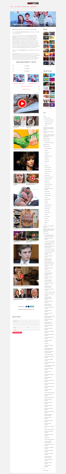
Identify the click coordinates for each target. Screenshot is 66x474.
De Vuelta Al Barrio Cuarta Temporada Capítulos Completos (48, 274)
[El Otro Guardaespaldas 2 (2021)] (46, 43)
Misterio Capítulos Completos (49, 397)
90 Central (46, 150)
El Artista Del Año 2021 (47, 167)
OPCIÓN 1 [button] (27, 65)
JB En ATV (46, 197)
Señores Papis (46, 437)
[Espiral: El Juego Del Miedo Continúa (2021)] (46, 64)
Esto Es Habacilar (47, 191)
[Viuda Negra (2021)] (46, 60)
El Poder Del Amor (47, 175)
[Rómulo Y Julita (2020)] (46, 106)
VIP (43, 468)
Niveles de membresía (46, 138)
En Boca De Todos (47, 182)
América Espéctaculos (47, 156)
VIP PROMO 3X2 (45, 470)
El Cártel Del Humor (47, 169)
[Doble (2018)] (52, 93)
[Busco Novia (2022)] (46, 80)
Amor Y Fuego (46, 159)
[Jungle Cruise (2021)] (46, 51)
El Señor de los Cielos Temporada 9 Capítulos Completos (48, 298)
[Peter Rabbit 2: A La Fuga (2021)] (52, 47)
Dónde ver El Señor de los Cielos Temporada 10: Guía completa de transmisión (48, 128)
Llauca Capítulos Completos (48, 354)
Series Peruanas (18, 6)
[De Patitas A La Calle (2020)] (52, 97)
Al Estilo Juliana (46, 152)
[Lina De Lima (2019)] (52, 89)
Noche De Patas (46, 210)
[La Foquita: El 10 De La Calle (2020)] (46, 93)
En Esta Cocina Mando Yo (48, 184)
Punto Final (46, 214)
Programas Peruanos (26, 6)
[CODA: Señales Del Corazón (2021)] (46, 34)
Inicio (12, 6)
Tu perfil (45, 125)
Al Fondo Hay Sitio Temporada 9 (49, 249)
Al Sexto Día (46, 154)
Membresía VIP (34, 6)
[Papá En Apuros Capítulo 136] (33, 81)
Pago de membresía (46, 140)
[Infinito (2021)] (46, 39)
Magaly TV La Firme (47, 206)
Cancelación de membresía (48, 119)
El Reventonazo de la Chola (48, 177)
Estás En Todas (46, 186)
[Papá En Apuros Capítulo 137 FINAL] (19, 81)
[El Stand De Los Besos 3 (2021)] (52, 34)
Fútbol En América (47, 193)
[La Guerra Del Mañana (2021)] (52, 64)
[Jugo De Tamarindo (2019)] (52, 80)
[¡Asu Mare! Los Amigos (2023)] (46, 76)
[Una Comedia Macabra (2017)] (52, 106)
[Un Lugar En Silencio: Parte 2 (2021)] (52, 60)
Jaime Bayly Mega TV (47, 195)
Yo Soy (45, 224)
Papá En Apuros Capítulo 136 (33, 83)
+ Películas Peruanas (49, 107)
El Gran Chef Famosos (47, 171)
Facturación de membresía (48, 121)
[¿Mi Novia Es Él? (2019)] (46, 89)
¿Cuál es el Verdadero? (48, 148)
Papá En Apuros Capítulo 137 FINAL (19, 83)
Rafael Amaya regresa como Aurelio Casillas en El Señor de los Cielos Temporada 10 (49, 230)
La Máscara (46, 201)
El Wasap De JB (46, 180)
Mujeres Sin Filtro (47, 208)
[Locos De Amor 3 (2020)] (46, 97)
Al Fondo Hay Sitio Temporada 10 (49, 241)
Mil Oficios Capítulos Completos (49, 392)
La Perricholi (46, 343)
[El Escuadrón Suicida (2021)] (46, 47)
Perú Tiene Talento (47, 212)
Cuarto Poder (46, 161)
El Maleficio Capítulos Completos (49, 292)
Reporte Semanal (47, 216)
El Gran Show (46, 173)
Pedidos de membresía (48, 123)
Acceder (44, 116)
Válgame (45, 222)
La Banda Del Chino (47, 199)
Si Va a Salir (46, 218)
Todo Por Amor (46, 220)
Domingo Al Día (46, 165)
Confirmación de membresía (48, 142)
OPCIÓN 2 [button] (27, 68)
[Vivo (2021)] (52, 43)
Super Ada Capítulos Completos (49, 439)
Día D (45, 163)
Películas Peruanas (46, 144)
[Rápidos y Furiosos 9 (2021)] (52, 51)
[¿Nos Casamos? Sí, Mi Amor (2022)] (52, 76)
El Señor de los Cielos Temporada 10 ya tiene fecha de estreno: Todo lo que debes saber (48, 135)
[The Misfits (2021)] (52, 39)
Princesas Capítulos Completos (49, 429)
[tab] (26, 66)
